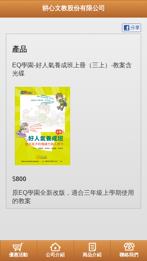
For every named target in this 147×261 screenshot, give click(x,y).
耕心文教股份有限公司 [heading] (73, 8)
